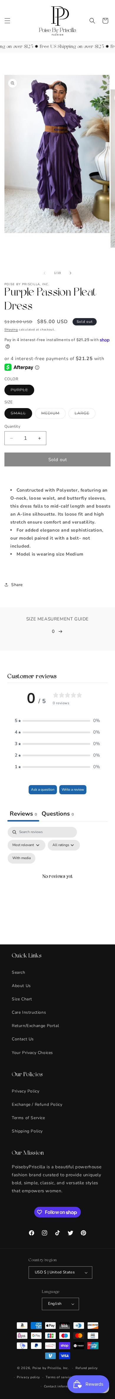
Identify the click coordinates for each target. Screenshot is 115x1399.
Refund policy (86, 1368)
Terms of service (59, 1377)
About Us (21, 986)
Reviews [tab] (23, 814)
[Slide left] (44, 273)
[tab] (57, 814)
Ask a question (43, 789)
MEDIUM (53, 414)
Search (18, 972)
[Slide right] (70, 273)
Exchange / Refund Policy (37, 1104)
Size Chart (22, 999)
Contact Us (23, 1039)
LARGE (85, 414)
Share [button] (17, 585)
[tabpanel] (57, 884)
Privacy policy (28, 1377)
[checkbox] (21, 858)
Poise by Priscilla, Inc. (50, 1368)
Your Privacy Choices (32, 1052)
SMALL (21, 414)
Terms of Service (28, 1118)
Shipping (11, 330)
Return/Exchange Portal (35, 1026)
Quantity (12, 426)
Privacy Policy (25, 1091)
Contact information (60, 1386)
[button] (7, 20)
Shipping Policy (27, 1131)
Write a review (73, 789)
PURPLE (22, 391)
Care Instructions (29, 1012)
